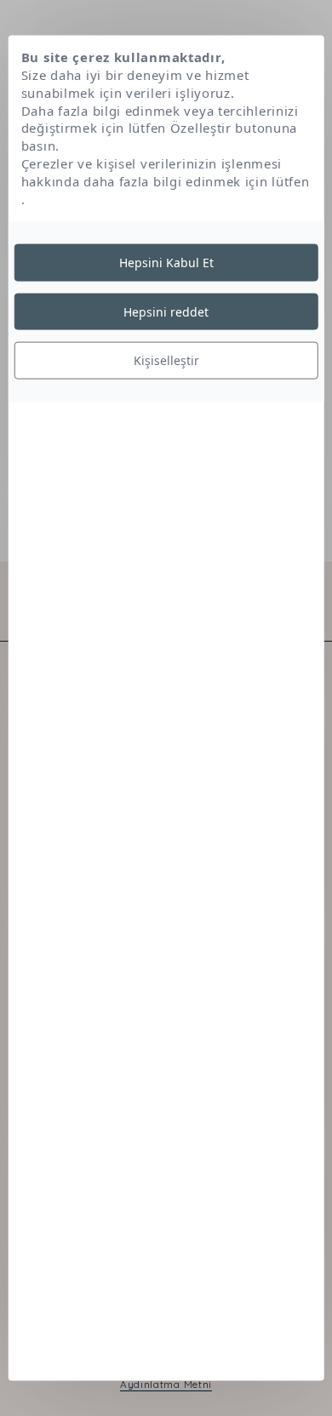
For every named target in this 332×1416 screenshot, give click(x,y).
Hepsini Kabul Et (166, 262)
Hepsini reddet (166, 311)
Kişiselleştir (166, 360)
